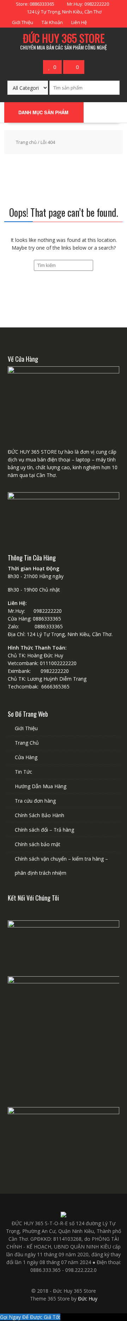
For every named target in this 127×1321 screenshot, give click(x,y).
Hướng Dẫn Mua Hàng (40, 786)
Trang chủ (26, 142)
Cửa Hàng (26, 757)
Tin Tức (23, 771)
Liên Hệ (79, 22)
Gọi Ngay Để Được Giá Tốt (30, 1317)
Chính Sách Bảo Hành (39, 815)
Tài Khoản (52, 22)
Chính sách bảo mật (37, 844)
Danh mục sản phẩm (43, 112)
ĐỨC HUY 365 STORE (63, 38)
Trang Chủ (27, 742)
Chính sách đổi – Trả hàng (44, 829)
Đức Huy (87, 1298)
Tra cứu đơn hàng (35, 800)
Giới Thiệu (22, 22)
